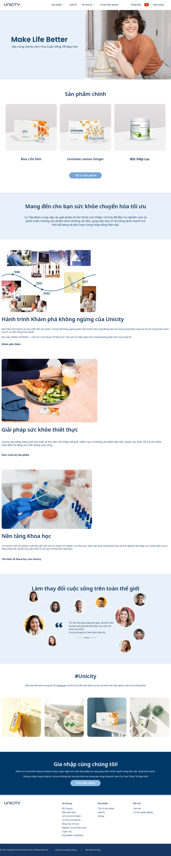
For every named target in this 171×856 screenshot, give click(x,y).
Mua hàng (158, 4)
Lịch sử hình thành (71, 816)
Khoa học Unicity (70, 823)
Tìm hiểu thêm (85, 783)
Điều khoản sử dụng (93, 850)
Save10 (73, 4)
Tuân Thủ (67, 831)
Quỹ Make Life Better (72, 835)
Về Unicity (87, 4)
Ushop (101, 816)
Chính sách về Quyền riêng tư (66, 850)
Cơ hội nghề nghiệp (143, 812)
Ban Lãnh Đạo (69, 812)
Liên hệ (137, 808)
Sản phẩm (57, 4)
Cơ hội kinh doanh (109, 4)
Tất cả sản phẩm (85, 175)
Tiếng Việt (136, 4)
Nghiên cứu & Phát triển (74, 827)
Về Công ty (67, 808)
